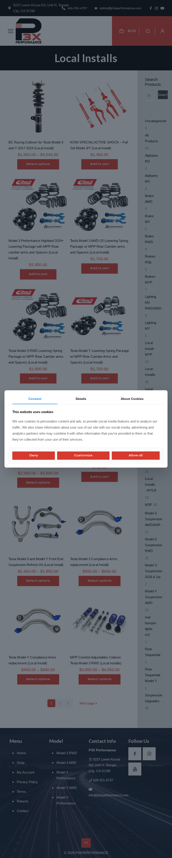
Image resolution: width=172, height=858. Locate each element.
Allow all (136, 455)
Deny (33, 455)
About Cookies (132, 399)
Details (81, 399)
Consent (34, 399)
